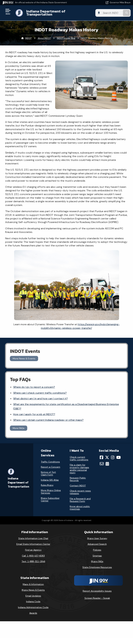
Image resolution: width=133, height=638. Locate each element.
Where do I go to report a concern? (34, 387)
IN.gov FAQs (97, 561)
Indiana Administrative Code (33, 607)
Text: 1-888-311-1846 (33, 561)
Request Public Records (78, 479)
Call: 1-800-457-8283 (33, 555)
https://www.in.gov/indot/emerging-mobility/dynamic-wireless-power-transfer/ (80, 326)
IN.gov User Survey (97, 538)
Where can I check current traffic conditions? (40, 393)
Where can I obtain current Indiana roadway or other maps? (48, 420)
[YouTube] (118, 457)
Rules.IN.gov (47, 485)
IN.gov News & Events (33, 589)
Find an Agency (33, 549)
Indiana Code (33, 601)
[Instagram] (112, 457)
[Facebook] (101, 457)
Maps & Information (33, 584)
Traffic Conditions (50, 461)
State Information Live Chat (33, 538)
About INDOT (44, 38)
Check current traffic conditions (79, 458)
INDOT (28, 38)
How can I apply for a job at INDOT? (34, 414)
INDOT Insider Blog (66, 38)
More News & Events (24, 358)
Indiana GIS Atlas (50, 479)
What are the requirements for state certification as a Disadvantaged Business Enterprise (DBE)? (66, 406)
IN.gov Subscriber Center (50, 499)
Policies (97, 549)
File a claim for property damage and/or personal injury (79, 468)
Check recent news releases (80, 492)
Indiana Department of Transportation (45, 12)
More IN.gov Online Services (51, 491)
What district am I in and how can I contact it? (40, 398)
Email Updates (33, 595)
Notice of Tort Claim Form (48, 473)
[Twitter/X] (107, 457)
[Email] (102, 464)
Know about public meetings (80, 507)
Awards (33, 613)
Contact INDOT (78, 485)
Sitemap (97, 555)
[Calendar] (107, 464)
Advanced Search (97, 544)
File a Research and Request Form (80, 500)
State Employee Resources (97, 567)
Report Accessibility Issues (97, 590)
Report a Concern (50, 466)
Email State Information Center (33, 544)
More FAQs (18, 428)
